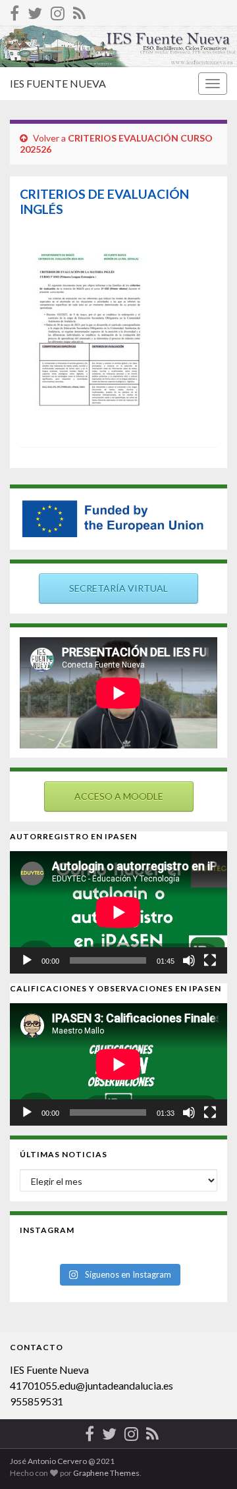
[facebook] (14, 10)
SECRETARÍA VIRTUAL (118, 588)
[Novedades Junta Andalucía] (79, 10)
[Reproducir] (27, 960)
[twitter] (35, 10)
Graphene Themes (106, 1473)
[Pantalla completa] (210, 960)
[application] (118, 912)
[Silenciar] (189, 960)
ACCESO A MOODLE (118, 796)
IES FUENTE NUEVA (58, 83)
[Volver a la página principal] (118, 46)
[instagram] (58, 10)
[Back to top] (207, 1459)
